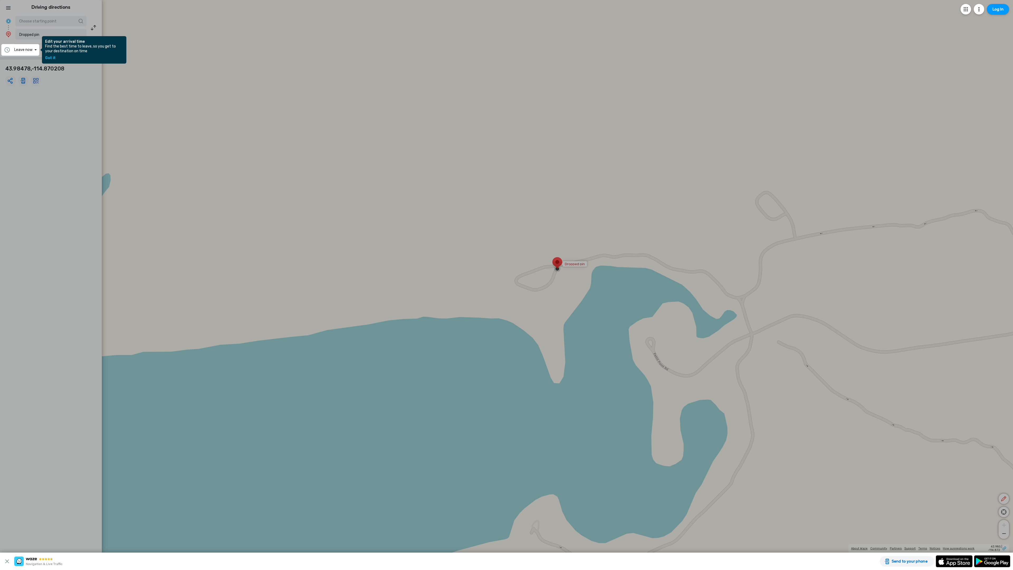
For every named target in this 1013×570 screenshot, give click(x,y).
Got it (50, 58)
